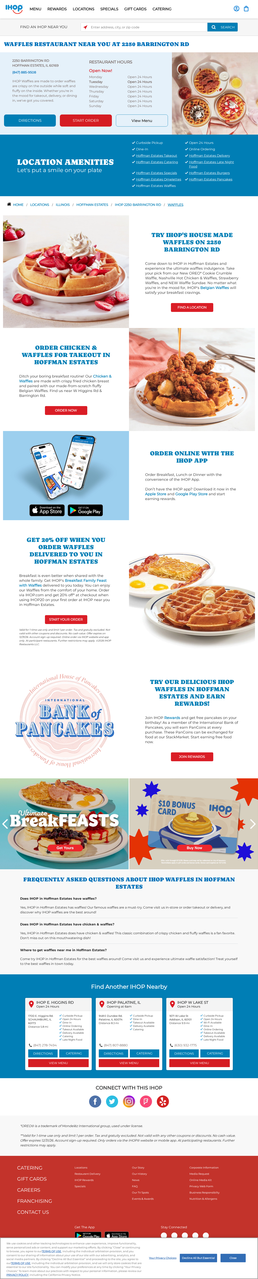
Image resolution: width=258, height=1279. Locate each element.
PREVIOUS (5, 824)
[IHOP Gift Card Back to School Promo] (193, 823)
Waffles (175, 205)
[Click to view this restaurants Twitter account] (112, 1101)
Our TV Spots (140, 1192)
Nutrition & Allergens (203, 1198)
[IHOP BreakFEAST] (64, 823)
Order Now (66, 410)
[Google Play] (88, 1236)
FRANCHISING (34, 1201)
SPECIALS (109, 9)
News (135, 1180)
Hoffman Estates (92, 205)
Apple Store (155, 494)
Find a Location (192, 307)
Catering (74, 1053)
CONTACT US (33, 1212)
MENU (35, 9)
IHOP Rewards (84, 1180)
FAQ (135, 1186)
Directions (30, 120)
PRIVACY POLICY (17, 1274)
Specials (80, 1186)
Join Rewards (192, 757)
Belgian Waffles (214, 288)
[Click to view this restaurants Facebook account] (95, 1101)
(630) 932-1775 (185, 1045)
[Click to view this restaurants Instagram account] (129, 1101)
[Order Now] (246, 8)
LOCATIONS (83, 9)
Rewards (172, 718)
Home (18, 205)
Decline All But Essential (198, 1257)
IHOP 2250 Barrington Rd (138, 205)
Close (233, 1257)
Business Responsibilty (204, 1192)
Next (253, 824)
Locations (40, 205)
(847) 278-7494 (45, 1045)
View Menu (142, 121)
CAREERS (28, 1190)
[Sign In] (236, 8)
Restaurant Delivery (87, 1173)
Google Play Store (191, 494)
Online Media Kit (200, 1180)
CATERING (162, 9)
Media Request (199, 1173)
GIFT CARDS (135, 9)
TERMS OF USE (51, 1251)
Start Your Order (66, 619)
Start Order (86, 120)
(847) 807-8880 (116, 1045)
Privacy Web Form (201, 1186)
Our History (139, 1173)
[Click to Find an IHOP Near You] (85, 27)
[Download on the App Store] (47, 510)
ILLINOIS (63, 205)
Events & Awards (143, 1198)
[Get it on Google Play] (85, 510)
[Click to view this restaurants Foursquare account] (146, 1101)
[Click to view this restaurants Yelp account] (163, 1101)
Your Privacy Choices (162, 1257)
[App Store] (117, 1236)
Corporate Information (204, 1167)
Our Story (138, 1167)
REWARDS (57, 9)
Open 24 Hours (47, 1006)
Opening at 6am (119, 1006)
